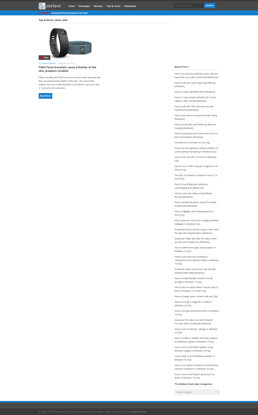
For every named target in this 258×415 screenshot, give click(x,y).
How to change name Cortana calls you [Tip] (196, 296)
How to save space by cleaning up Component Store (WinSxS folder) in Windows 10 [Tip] (197, 260)
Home (72, 6)
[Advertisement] (197, 41)
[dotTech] (50, 8)
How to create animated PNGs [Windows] (195, 91)
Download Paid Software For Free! (70, 12)
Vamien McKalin (48, 63)
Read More (45, 95)
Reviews (98, 6)
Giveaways (84, 6)
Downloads (130, 6)
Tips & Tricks (113, 6)
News (46, 57)
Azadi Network (139, 411)
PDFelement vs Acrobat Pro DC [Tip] (192, 142)
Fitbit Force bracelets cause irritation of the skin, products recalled (67, 69)
